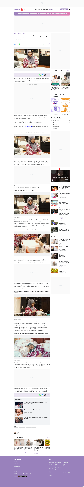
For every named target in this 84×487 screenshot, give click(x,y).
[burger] (69, 9)
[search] (59, 9)
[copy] (48, 75)
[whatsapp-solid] (40, 75)
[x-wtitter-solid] (45, 75)
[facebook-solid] (42, 75)
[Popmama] (20, 9)
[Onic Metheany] (15, 433)
